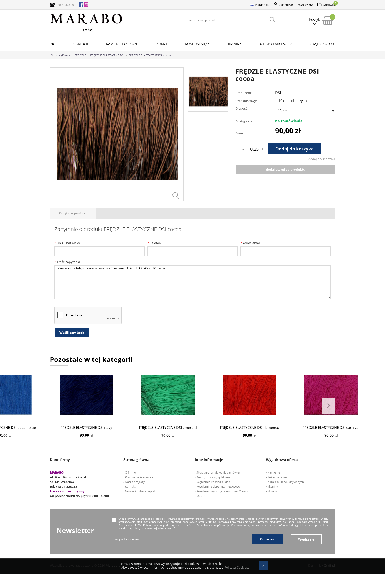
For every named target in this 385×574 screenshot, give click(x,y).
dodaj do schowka (321, 159)
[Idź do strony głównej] (86, 31)
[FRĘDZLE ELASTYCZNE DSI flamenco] (249, 395)
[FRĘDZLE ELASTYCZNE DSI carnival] (331, 395)
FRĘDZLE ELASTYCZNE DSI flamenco (249, 427)
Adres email (252, 243)
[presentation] (73, 213)
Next (328, 406)
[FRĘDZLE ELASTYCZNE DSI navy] (86, 395)
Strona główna (60, 55)
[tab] (73, 213)
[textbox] (304, 110)
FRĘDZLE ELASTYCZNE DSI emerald (168, 427)
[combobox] (305, 111)
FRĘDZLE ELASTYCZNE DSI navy (86, 427)
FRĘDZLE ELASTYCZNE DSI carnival (331, 427)
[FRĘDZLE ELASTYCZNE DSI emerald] (168, 395)
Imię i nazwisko (68, 243)
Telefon (155, 243)
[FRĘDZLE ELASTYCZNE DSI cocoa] (117, 200)
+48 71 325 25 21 (67, 5)
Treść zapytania (68, 262)
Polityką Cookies (236, 567)
